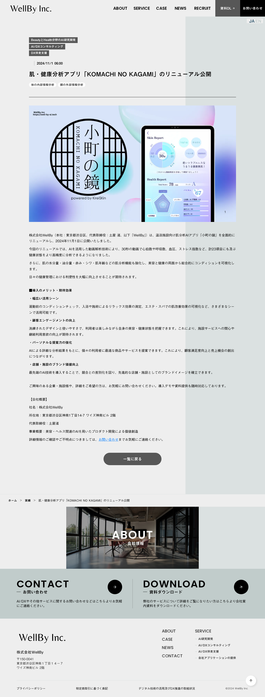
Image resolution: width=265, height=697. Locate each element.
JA (252, 20)
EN (258, 21)
